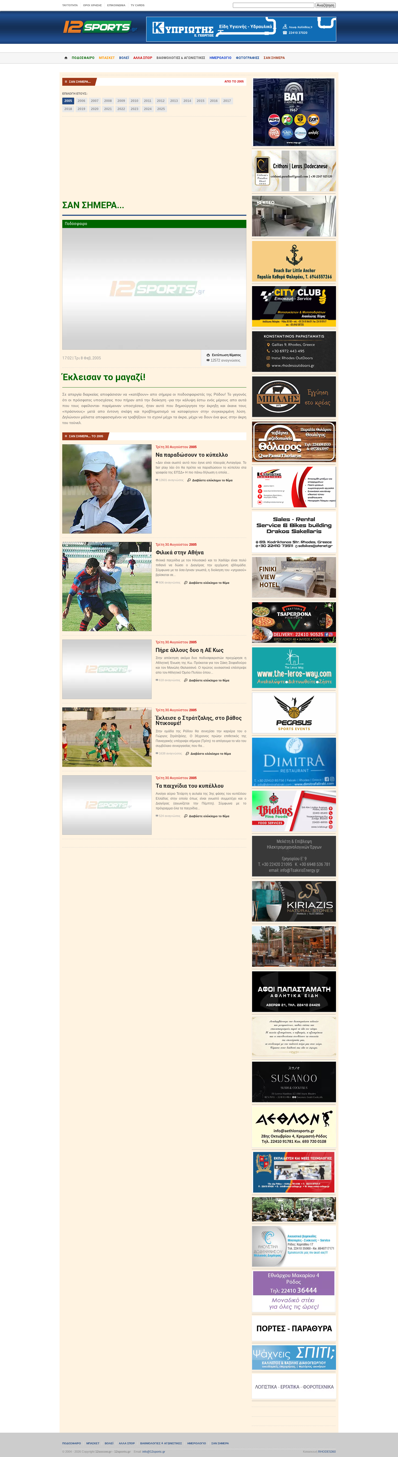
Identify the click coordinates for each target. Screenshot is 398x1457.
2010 (134, 101)
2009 (121, 101)
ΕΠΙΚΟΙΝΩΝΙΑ (116, 5)
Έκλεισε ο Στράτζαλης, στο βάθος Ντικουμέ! (199, 721)
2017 (227, 101)
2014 (187, 101)
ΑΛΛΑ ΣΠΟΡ (142, 58)
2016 (214, 101)
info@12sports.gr (153, 1451)
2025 (161, 109)
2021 (108, 109)
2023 (134, 109)
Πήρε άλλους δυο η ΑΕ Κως (190, 650)
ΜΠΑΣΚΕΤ (107, 58)
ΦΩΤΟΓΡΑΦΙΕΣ (247, 58)
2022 (121, 109)
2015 (200, 101)
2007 (95, 101)
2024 (148, 109)
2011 (147, 101)
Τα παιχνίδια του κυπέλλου (190, 786)
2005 (68, 101)
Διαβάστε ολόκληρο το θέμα (210, 480)
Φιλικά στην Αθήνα (180, 552)
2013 (174, 101)
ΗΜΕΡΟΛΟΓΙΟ (220, 58)
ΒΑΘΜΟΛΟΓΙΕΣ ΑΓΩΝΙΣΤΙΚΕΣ (161, 1443)
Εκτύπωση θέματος (224, 355)
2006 (81, 101)
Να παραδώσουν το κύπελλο (192, 455)
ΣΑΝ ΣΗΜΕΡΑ (274, 58)
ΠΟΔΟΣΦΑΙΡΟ (83, 58)
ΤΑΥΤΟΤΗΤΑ (70, 5)
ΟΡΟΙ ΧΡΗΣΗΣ (92, 5)
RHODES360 (327, 1451)
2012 (161, 101)
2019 (81, 109)
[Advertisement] (154, 160)
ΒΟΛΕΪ (124, 58)
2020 (95, 109)
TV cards (138, 5)
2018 (68, 109)
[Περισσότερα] (107, 449)
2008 (108, 101)
